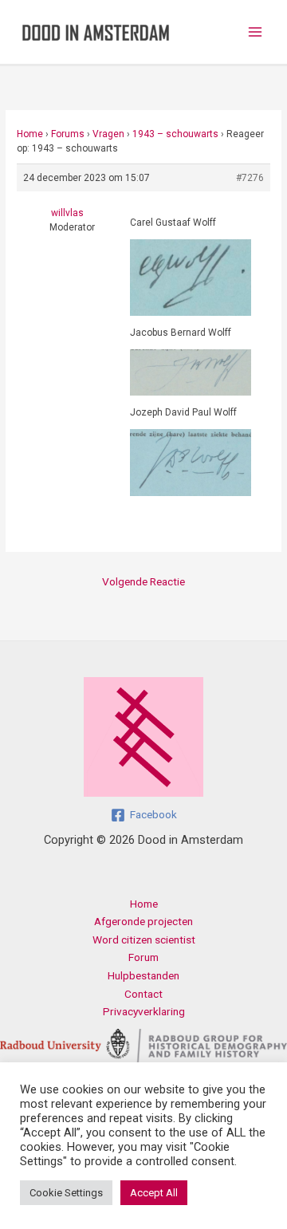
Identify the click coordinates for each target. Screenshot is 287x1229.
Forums (68, 134)
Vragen (108, 134)
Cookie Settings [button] (66, 1193)
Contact (143, 993)
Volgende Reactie (143, 581)
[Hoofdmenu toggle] (255, 32)
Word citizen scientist (143, 939)
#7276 (250, 177)
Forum (143, 957)
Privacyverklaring (144, 1011)
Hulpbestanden (143, 975)
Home (30, 134)
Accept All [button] (154, 1193)
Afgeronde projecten (143, 921)
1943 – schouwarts (175, 134)
